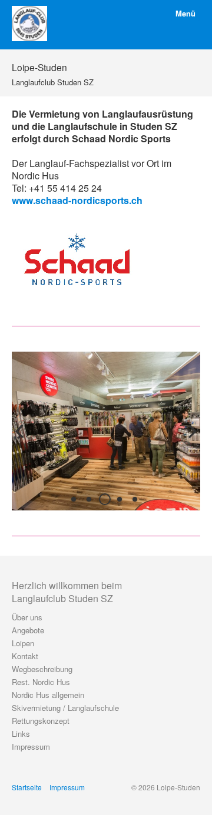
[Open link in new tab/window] (76, 259)
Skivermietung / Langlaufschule (65, 707)
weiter (188, 440)
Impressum (31, 746)
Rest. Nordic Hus (41, 681)
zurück (23, 440)
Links (21, 733)
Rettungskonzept (40, 720)
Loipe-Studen (39, 67)
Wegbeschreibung (42, 668)
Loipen (23, 643)
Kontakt (25, 656)
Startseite (27, 787)
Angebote (28, 630)
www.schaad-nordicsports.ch (77, 200)
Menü (185, 13)
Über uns (27, 617)
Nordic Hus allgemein (48, 694)
